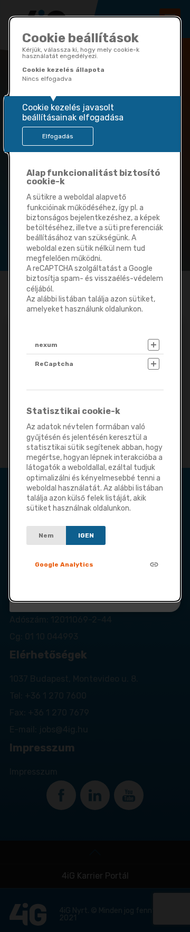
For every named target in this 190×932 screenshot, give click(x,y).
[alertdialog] (95, 309)
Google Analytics (64, 564)
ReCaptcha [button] (54, 364)
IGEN (86, 535)
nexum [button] (46, 345)
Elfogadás (57, 136)
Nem (46, 535)
